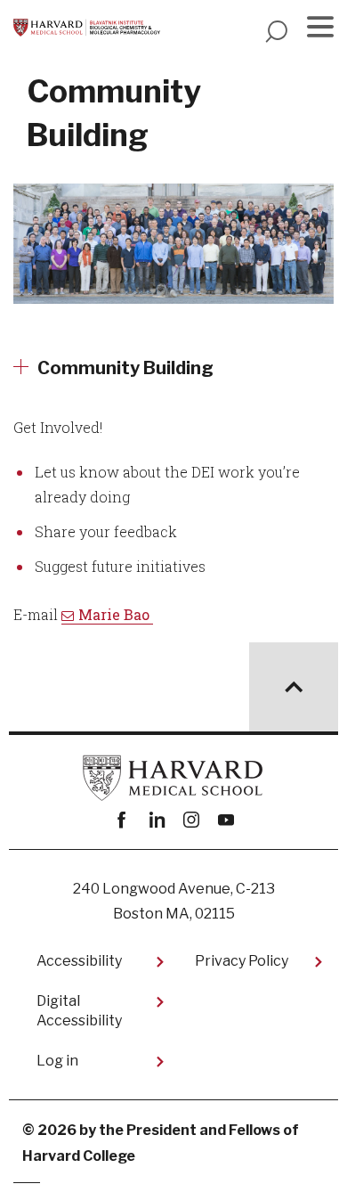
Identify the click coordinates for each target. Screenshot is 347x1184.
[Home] (86, 27)
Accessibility (79, 960)
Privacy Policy (241, 960)
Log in (57, 1060)
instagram (190, 820)
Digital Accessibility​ (79, 1010)
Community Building (125, 368)
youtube (225, 820)
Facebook (121, 820)
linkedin (156, 820)
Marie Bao (115, 614)
